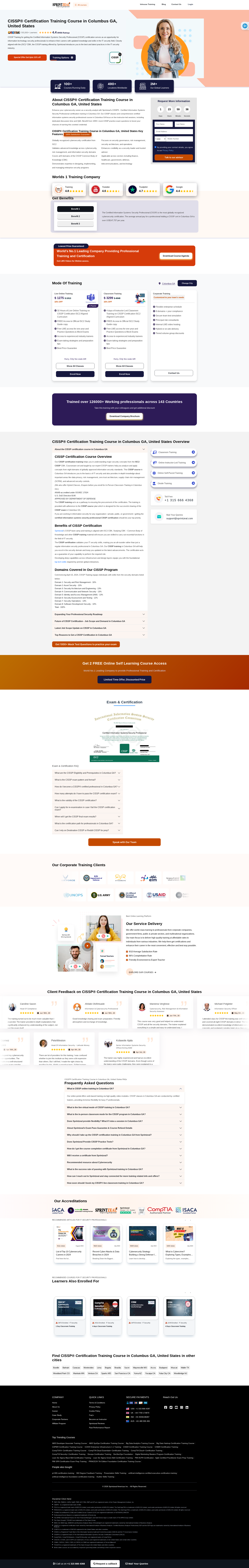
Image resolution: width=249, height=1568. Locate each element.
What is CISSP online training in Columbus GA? (90, 1089)
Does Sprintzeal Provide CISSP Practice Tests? (90, 1142)
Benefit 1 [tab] (75, 209)
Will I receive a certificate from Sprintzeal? (87, 1155)
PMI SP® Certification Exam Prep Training (69, 1461)
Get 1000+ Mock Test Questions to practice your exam (86, 644)
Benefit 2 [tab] (75, 216)
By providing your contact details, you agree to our (175, 148)
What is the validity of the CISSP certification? (76, 800)
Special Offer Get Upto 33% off (27, 57)
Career (55, 1411)
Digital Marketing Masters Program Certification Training (158, 1454)
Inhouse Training (147, 4)
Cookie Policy (94, 1411)
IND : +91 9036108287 (139, 1417)
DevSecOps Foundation (123, 1454)
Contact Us (176, 4)
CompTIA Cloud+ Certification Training (146, 1450)
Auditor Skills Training (105, 1477)
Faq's (91, 1415)
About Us (56, 1407)
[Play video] (87, 945)
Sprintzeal (59, 531)
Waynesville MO (140, 1368)
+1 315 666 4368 (179, 500)
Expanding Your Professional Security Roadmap (78, 614)
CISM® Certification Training (166, 1447)
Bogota (108, 1368)
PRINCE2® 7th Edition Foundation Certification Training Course (115, 1461)
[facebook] (165, 1408)
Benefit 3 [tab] (75, 224)
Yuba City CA (164, 1373)
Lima (99, 1368)
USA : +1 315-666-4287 (140, 1409)
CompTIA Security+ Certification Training (68, 1454)
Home (54, 1403)
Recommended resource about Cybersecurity (89, 1162)
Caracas (76, 1368)
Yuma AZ (138, 1373)
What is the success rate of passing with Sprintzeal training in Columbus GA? (105, 1169)
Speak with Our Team (124, 842)
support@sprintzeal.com (179, 518)
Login (190, 4)
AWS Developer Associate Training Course (69, 1443)
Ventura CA (93, 1373)
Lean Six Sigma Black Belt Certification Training (71, 1458)
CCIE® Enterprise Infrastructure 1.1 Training (103, 1447)
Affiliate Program (59, 1423)
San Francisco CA (122, 1373)
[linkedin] (187, 1408)
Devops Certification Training (99, 1454)
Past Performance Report (99, 1428)
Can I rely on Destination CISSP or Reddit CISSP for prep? (82, 830)
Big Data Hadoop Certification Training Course (175, 1443)
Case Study (57, 1415)
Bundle (56, 1368)
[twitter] (171, 1408)
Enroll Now (75, 374)
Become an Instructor (98, 1419)
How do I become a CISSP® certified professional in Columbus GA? (86, 787)
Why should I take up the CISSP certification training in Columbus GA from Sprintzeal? (109, 1135)
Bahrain (66, 1368)
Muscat (174, 1368)
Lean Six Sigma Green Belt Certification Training (113, 1458)
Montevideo (89, 1368)
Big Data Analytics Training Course (140, 1443)
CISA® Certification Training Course (138, 1447)
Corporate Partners (60, 1419)
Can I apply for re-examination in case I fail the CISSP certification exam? (85, 808)
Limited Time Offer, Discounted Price (124, 679)
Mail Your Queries (138, 1563)
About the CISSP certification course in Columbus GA (81, 449)
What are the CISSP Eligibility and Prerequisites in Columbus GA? (85, 773)
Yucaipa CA (150, 1373)
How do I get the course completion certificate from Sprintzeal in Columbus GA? (106, 1149)
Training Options (61, 57)
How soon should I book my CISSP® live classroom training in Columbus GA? (105, 1183)
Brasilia (118, 1368)
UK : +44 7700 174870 (139, 1413)
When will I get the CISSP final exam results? (75, 817)
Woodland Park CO (61, 1373)
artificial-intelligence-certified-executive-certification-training (152, 1473)
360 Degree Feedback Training (89, 1473)
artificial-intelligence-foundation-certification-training (73, 1477)
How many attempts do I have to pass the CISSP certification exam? (86, 793)
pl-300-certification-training (63, 1473)
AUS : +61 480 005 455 (140, 1421)
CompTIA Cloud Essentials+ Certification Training (108, 1450)
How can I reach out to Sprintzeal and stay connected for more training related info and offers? (113, 1176)
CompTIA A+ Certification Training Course (69, 1450)
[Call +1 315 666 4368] (245, 25)
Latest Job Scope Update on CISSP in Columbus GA (80, 628)
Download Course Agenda (176, 256)
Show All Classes (75, 366)
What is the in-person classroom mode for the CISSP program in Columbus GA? (106, 1114)
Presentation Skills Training (115, 1473)
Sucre (126, 1368)
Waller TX (185, 1368)
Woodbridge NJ (180, 1373)
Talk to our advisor (174, 157)
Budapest (163, 1368)
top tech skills (60, 562)
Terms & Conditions (97, 1403)
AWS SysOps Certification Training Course (106, 1443)
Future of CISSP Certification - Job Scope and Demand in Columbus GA (90, 621)
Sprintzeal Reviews (97, 1423)
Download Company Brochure (125, 416)
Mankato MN (78, 1373)
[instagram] (181, 1408)
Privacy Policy (168, 150)
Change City (187, 283)
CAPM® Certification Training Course (67, 1447)
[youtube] (176, 1408)
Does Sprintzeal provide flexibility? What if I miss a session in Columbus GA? (105, 1121)
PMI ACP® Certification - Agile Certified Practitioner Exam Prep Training (164, 1458)
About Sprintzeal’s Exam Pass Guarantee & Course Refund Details (99, 1128)
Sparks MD (106, 1373)
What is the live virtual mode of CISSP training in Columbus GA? (98, 1107)
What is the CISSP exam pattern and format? (75, 780)
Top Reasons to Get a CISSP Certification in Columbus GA (83, 635)
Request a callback (106, 1563)
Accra (153, 1368)
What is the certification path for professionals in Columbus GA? (84, 823)
